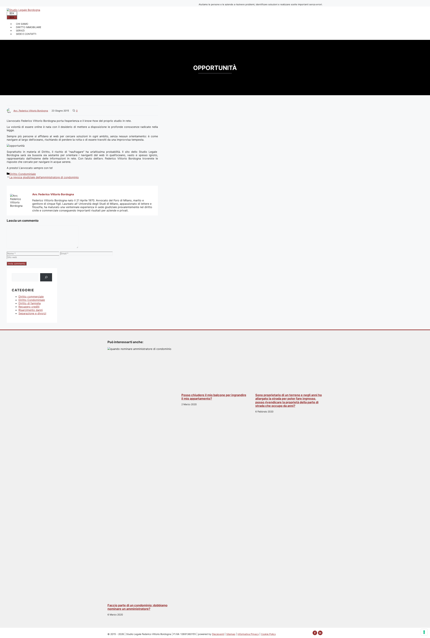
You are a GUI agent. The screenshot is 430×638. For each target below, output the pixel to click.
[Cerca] (46, 277)
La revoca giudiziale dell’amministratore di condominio (44, 177)
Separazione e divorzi (32, 313)
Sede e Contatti (26, 33)
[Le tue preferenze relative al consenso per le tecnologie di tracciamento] (424, 632)
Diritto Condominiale (22, 174)
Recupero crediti (28, 306)
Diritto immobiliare (28, 27)
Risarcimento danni (30, 310)
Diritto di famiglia (29, 303)
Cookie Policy (268, 634)
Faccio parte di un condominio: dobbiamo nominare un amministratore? (137, 607)
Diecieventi (218, 634)
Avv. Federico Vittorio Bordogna (30, 110)
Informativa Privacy (248, 634)
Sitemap (230, 634)
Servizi (20, 30)
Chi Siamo (22, 23)
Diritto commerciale (31, 296)
